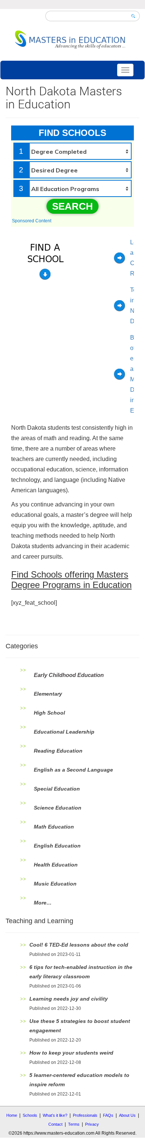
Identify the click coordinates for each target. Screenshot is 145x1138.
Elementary (48, 694)
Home (11, 1115)
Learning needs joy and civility (68, 999)
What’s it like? (55, 1115)
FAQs (108, 1115)
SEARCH (72, 206)
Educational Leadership (64, 732)
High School (49, 713)
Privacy (92, 1124)
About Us (127, 1115)
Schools (30, 1115)
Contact (55, 1124)
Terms (74, 1124)
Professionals (85, 1115)
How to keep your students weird (71, 1053)
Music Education (55, 884)
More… (43, 903)
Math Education (54, 827)
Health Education (56, 865)
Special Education (57, 789)
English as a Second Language (73, 770)
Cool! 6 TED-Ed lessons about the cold (78, 945)
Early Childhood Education (69, 675)
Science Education (57, 808)
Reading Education (58, 751)
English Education (57, 846)
